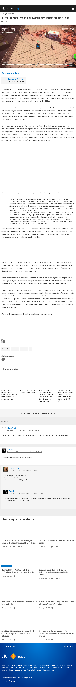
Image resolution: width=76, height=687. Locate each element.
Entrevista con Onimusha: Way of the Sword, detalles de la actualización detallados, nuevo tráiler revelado (56, 633)
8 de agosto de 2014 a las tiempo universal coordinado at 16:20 (24, 430)
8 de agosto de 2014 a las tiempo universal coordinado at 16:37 (24, 452)
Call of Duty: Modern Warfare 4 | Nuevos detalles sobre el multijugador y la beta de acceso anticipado (18, 633)
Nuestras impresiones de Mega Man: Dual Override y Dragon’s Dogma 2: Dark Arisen (56, 602)
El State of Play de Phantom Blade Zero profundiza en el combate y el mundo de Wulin (17, 571)
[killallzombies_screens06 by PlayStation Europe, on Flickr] (38, 326)
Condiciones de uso (9, 678)
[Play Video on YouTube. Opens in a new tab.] (71, 65)
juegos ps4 (15, 349)
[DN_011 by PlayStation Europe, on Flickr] (38, 153)
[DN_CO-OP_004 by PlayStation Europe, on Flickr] (38, 182)
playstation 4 (23, 349)
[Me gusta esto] (19, 547)
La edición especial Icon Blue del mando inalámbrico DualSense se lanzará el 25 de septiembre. (53, 572)
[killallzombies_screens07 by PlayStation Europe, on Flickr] (38, 249)
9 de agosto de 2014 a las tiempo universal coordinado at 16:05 (26, 493)
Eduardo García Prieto (15, 79)
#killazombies (6, 349)
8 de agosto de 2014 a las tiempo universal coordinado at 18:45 (26, 470)
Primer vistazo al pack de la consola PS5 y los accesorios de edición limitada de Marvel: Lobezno (18, 541)
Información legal (8, 681)
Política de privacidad (25, 678)
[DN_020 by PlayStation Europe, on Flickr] (38, 167)
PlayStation (12, 8)
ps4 (30, 349)
